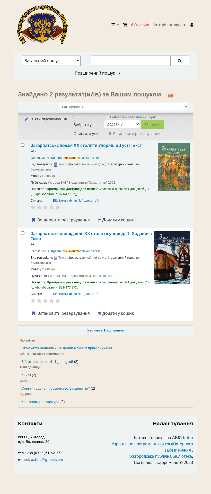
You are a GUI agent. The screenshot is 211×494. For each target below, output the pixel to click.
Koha (188, 438)
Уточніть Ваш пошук (105, 330)
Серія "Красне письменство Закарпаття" (55, 388)
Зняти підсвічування (48, 118)
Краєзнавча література (40, 402)
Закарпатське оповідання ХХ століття (91, 236)
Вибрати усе (84, 124)
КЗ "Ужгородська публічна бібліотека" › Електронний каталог (45, 25)
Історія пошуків (169, 25)
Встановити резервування (63, 220)
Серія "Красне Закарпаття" (70, 158)
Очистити (141, 24)
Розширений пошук (95, 73)
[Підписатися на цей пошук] (170, 95)
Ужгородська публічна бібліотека (161, 456)
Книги (26, 375)
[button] (125, 25)
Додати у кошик (117, 220)
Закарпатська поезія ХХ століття (86, 145)
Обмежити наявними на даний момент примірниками (66, 348)
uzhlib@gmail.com (47, 459)
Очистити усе (86, 133)
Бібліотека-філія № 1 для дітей (47, 361)
